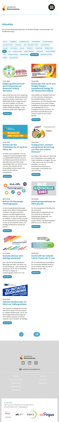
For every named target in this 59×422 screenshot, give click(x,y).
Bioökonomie (45, 45)
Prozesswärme (50, 51)
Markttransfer (29, 51)
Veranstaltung (12, 54)
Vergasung (34, 54)
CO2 (9, 51)
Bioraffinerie (36, 41)
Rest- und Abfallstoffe (31, 45)
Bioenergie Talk (24, 41)
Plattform (39, 51)
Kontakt (42, 376)
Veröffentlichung (46, 54)
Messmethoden (8, 45)
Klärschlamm (17, 51)
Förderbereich (16, 390)
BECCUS (5, 41)
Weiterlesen (7, 113)
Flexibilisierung (48, 41)
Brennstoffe (49, 48)
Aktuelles (16, 376)
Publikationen (16, 383)
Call (4, 51)
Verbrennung (24, 54)
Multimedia (13, 48)
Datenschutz (43, 383)
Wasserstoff (14, 58)
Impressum (42, 379)
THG (4, 54)
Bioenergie (13, 41)
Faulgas (5, 48)
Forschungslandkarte (16, 379)
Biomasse (30, 48)
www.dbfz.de (23, 407)
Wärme (5, 58)
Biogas (22, 48)
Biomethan (38, 48)
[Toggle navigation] (51, 7)
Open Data (18, 45)
